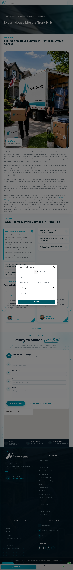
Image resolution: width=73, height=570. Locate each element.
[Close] (54, 267)
